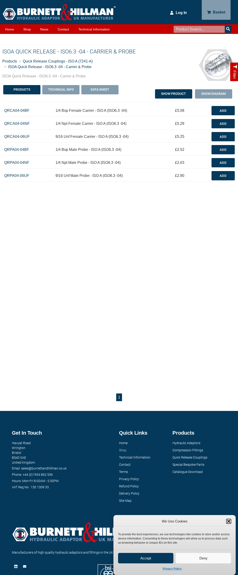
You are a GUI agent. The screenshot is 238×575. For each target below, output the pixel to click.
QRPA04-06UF (16, 176)
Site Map (125, 500)
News (44, 29)
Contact (63, 29)
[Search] (228, 29)
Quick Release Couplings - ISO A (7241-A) (58, 61)
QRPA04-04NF (16, 163)
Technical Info (61, 89)
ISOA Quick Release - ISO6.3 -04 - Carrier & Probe (50, 67)
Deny (203, 558)
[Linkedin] (16, 566)
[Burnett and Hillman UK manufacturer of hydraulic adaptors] (59, 12)
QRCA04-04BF (17, 110)
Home (9, 29)
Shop (27, 29)
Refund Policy (129, 486)
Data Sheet (100, 89)
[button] (228, 521)
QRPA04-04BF (16, 150)
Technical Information (94, 29)
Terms (123, 472)
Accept (145, 558)
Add (223, 110)
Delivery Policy (129, 493)
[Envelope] (25, 566)
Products (9, 61)
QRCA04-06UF (17, 137)
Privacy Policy (172, 568)
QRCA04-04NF (17, 124)
